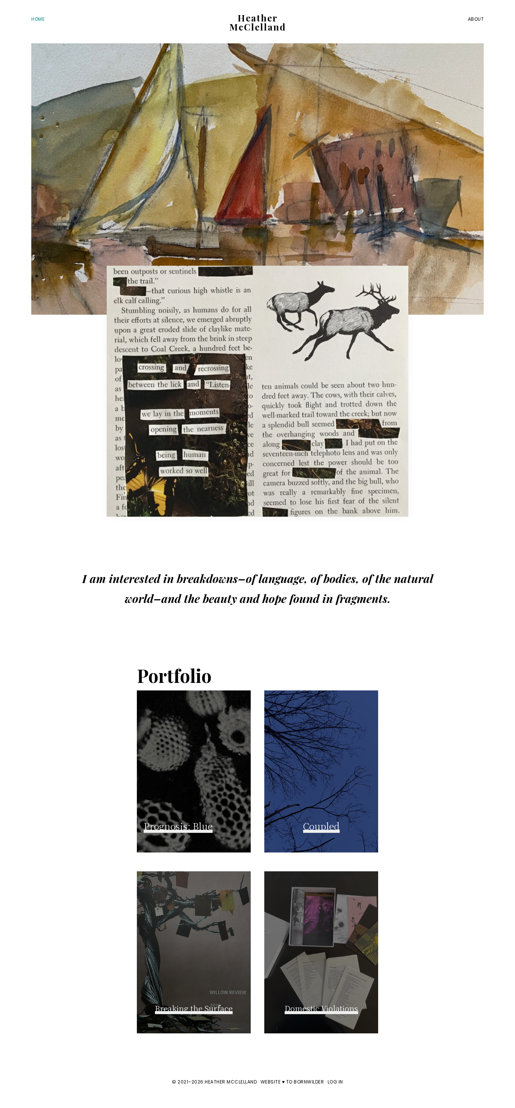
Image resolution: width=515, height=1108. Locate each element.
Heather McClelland (257, 22)
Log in (335, 1082)
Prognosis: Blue (178, 826)
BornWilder (309, 1082)
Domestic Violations (321, 1008)
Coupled (321, 826)
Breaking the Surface (194, 1008)
